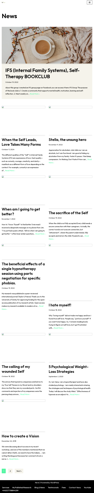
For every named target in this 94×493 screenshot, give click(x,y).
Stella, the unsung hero (67, 139)
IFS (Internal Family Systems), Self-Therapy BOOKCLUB (42, 73)
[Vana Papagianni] (3, 2)
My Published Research (21, 487)
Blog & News (40, 487)
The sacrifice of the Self (68, 212)
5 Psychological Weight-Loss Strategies (68, 369)
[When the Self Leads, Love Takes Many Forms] (23, 120)
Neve (37, 482)
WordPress (54, 482)
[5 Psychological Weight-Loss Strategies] (70, 347)
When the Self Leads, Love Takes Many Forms (21, 142)
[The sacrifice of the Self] (70, 192)
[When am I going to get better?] (23, 190)
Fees (64, 487)
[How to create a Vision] (23, 415)
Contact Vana (75, 487)
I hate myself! (60, 305)
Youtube (87, 487)
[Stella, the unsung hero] (70, 120)
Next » (19, 471)
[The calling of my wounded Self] (23, 347)
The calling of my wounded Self (16, 369)
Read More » (35, 94)
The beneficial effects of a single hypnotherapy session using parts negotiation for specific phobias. (23, 273)
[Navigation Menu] (89, 2)
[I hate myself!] (70, 272)
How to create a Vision (20, 436)
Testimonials (53, 487)
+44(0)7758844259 (10, 490)
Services (5, 487)
